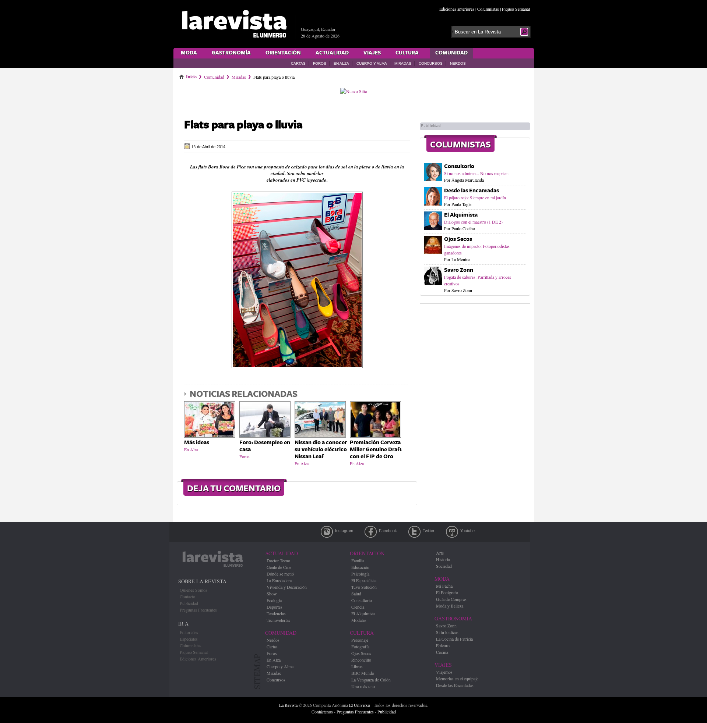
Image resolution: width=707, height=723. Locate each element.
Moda (189, 53)
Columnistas (488, 9)
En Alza (341, 63)
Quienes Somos (193, 590)
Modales (358, 620)
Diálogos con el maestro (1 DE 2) (473, 222)
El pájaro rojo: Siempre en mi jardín (475, 197)
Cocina (442, 652)
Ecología (274, 600)
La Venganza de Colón (371, 680)
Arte (440, 553)
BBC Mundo (362, 673)
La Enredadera (279, 580)
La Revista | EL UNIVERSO (234, 23)
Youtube (452, 532)
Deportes (274, 607)
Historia (443, 559)
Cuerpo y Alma (371, 63)
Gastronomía (231, 53)
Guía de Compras (451, 599)
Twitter (414, 532)
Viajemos (444, 672)
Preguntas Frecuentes (198, 610)
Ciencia (357, 607)
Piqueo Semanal (516, 9)
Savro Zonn (458, 270)
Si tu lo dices (447, 632)
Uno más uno (363, 686)
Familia (357, 560)
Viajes (372, 53)
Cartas (298, 63)
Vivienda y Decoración (287, 587)
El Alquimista (461, 214)
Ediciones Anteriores (198, 659)
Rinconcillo (361, 660)
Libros (357, 666)
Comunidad (451, 53)
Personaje (359, 640)
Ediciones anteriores (456, 9)
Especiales (189, 639)
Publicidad (189, 603)
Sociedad (444, 566)
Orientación (283, 53)
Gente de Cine (279, 567)
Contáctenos (322, 712)
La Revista (288, 705)
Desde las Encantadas (471, 190)
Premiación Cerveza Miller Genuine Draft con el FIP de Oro (376, 449)
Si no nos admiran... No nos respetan (476, 173)
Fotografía (360, 646)
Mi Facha (444, 586)
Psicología (360, 574)
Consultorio (459, 166)
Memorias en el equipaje (457, 678)
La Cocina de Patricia (454, 639)
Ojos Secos (458, 239)
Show (272, 593)
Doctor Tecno (278, 560)
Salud (356, 593)
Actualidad (332, 53)
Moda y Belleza (449, 606)
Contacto (187, 596)
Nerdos (458, 63)
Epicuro (443, 645)
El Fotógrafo (447, 592)
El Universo (359, 705)
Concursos (431, 63)
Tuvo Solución (364, 587)
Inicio (191, 75)
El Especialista (363, 580)
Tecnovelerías (278, 620)
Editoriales (189, 632)
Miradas (402, 63)
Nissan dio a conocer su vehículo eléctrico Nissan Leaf (321, 449)
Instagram (326, 532)
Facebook (370, 532)
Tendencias (276, 613)
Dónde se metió (280, 574)
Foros (319, 63)
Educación (360, 567)
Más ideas (196, 442)
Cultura (407, 53)
